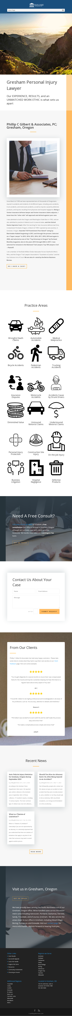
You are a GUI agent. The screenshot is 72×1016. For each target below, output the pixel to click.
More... (9, 1002)
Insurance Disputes (15, 396)
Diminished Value (16, 422)
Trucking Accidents (56, 366)
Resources (11, 967)
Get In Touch (20, 543)
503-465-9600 (42, 988)
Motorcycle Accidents (36, 396)
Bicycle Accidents (16, 365)
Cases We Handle (13, 961)
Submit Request (49, 611)
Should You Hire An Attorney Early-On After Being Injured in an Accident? (51, 776)
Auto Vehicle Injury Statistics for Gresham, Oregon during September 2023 (20, 776)
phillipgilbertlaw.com (16, 783)
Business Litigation (15, 481)
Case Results (12, 956)
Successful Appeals (13, 959)
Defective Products (56, 481)
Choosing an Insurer (14, 972)
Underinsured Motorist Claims (56, 423)
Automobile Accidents (36, 339)
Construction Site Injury (36, 453)
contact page (52, 923)
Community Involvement (15, 969)
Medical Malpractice (56, 339)
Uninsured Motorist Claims (36, 423)
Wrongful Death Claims (15, 339)
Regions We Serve (13, 964)
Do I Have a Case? (16, 266)
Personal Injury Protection (16, 453)
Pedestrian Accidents (36, 366)
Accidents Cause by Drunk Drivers (56, 396)
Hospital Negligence (36, 481)
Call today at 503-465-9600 (22, 524)
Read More (36, 851)
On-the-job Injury (56, 454)
